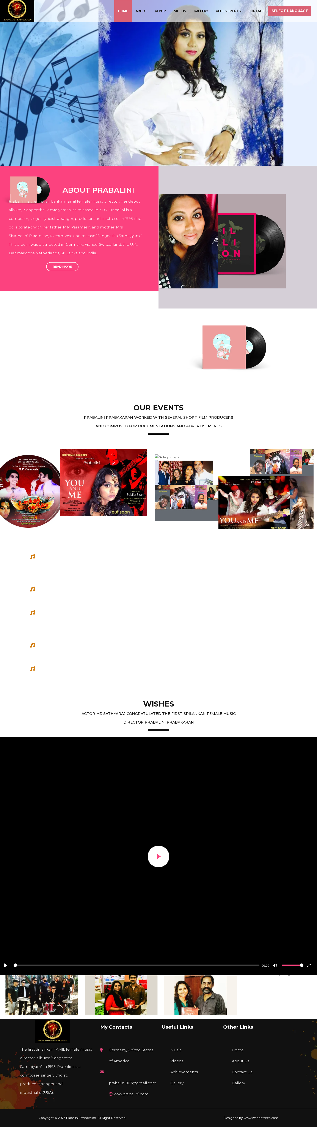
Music (176, 1050)
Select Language (289, 11)
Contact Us (242, 1072)
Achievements (228, 11)
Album (160, 11)
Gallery (201, 11)
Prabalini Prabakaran (81, 1118)
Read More (62, 267)
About (141, 11)
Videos (180, 11)
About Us (240, 1061)
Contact (256, 11)
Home (123, 11)
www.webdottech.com (261, 1118)
